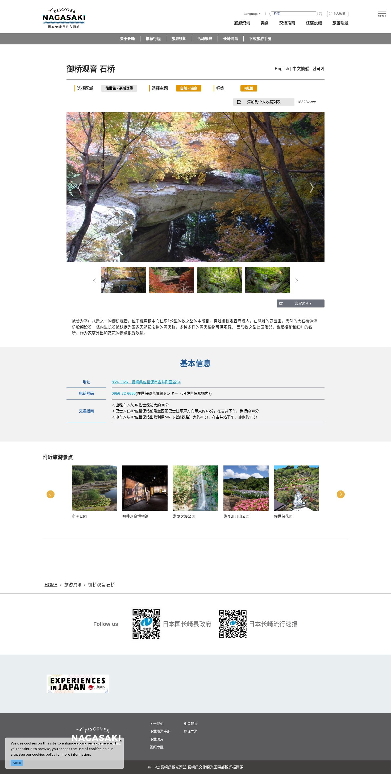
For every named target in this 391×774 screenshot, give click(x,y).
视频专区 (157, 747)
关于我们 (157, 724)
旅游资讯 (72, 584)
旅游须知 (179, 38)
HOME (51, 584)
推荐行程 (153, 38)
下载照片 (157, 739)
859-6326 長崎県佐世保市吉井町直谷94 (146, 382)
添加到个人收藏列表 (264, 102)
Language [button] (251, 14)
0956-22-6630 (124, 393)
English (282, 68)
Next (311, 187)
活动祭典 (204, 38)
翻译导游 (191, 731)
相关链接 (191, 724)
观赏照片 (302, 303)
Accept (17, 762)
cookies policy (43, 754)
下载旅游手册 (260, 38)
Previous (79, 187)
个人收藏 (339, 14)
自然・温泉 (188, 88)
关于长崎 (127, 38)
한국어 (319, 68)
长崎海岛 (230, 38)
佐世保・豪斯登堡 (119, 88)
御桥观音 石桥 (101, 584)
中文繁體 (300, 68)
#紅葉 (248, 88)
